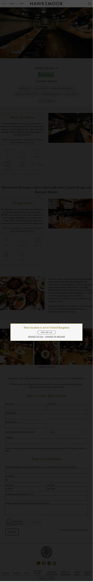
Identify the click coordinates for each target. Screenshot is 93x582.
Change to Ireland (55, 336)
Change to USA (35, 336)
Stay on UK (46, 332)
